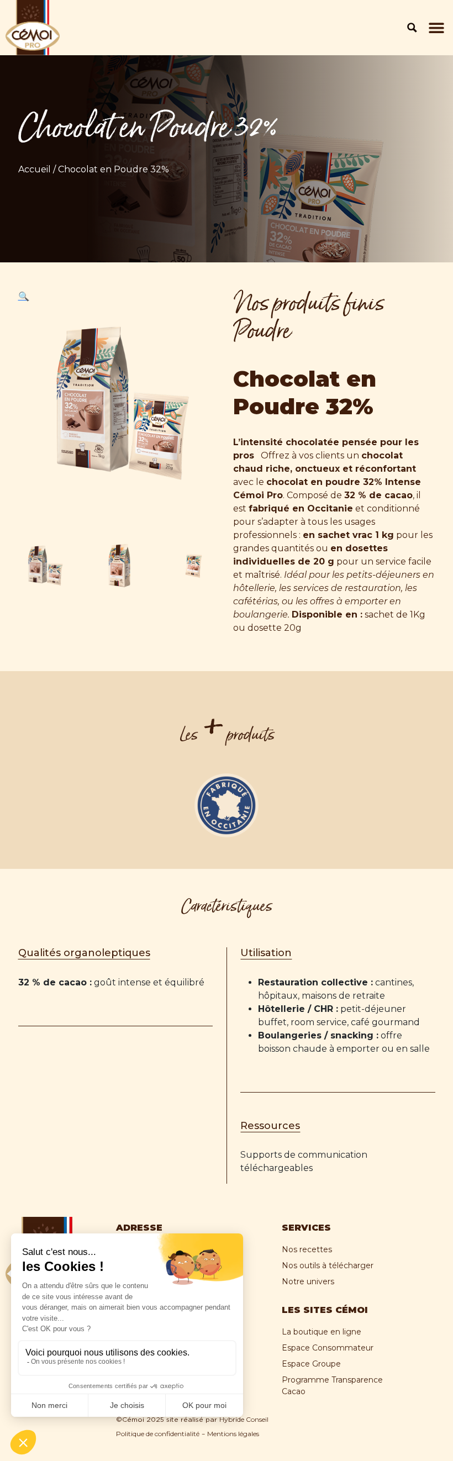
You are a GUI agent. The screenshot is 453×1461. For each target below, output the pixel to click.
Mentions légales (233, 1434)
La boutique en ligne (321, 1332)
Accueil (34, 169)
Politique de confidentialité (157, 1434)
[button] (436, 27)
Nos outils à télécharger (327, 1265)
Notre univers (308, 1281)
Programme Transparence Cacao (332, 1385)
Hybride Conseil (243, 1419)
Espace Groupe (311, 1364)
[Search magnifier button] (412, 27)
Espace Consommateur (327, 1348)
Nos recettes (307, 1249)
